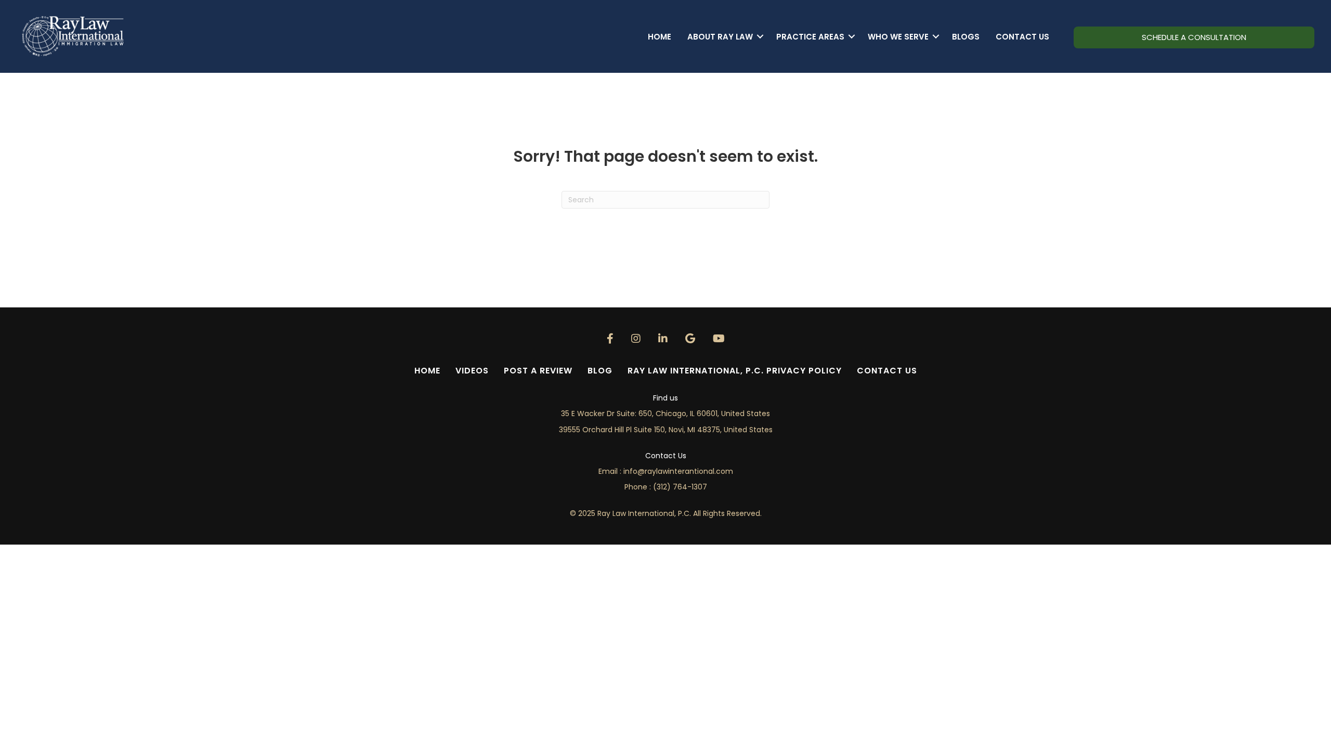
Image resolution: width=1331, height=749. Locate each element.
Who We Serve (898, 36)
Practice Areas (810, 36)
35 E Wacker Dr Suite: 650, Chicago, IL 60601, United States (665, 413)
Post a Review (538, 371)
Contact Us (1022, 36)
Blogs (966, 36)
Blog (600, 371)
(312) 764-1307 (680, 487)
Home (659, 36)
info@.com (678, 471)
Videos (472, 371)
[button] (760, 36)
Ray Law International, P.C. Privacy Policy (735, 371)
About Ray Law (720, 36)
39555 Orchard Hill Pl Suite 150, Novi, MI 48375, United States (666, 429)
